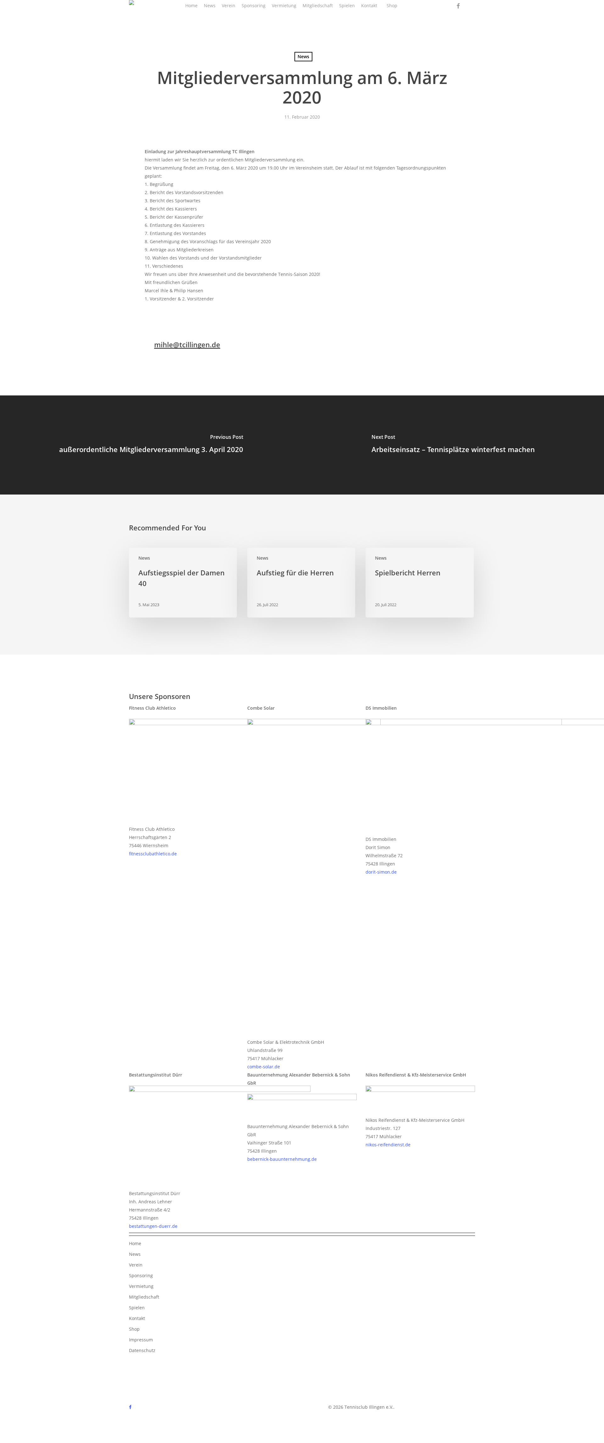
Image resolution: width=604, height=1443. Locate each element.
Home (135, 1243)
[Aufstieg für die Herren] (301, 583)
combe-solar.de (263, 1067)
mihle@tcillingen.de (187, 344)
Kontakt (137, 1318)
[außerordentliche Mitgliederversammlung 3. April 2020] (151, 445)
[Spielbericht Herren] (419, 583)
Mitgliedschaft (144, 1297)
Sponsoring (141, 1275)
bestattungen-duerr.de (153, 1226)
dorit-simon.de (381, 872)
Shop (134, 1329)
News (303, 56)
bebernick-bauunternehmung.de (282, 1159)
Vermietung (141, 1286)
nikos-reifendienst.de (388, 1145)
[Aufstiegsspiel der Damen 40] (183, 583)
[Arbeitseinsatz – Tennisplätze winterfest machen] (453, 445)
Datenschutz (142, 1350)
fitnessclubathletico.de (153, 854)
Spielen (137, 1308)
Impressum (141, 1340)
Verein (136, 1265)
